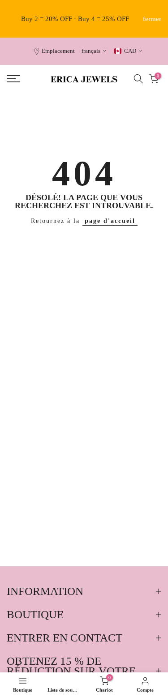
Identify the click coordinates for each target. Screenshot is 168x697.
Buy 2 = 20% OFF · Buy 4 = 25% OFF (75, 18)
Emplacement (58, 51)
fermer (152, 19)
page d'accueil (110, 221)
